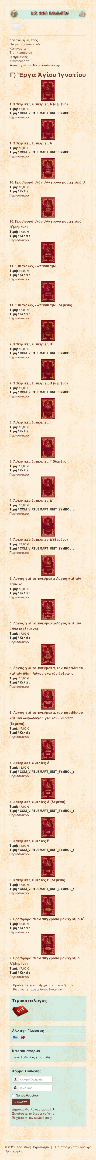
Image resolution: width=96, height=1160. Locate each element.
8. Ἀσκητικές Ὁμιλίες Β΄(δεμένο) (37, 879)
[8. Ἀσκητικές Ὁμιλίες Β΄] (48, 827)
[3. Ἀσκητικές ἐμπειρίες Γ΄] (48, 408)
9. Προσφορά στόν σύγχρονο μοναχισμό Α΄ (47, 919)
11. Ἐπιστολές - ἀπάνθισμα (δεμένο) (41, 305)
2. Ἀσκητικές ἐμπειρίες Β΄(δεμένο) (39, 383)
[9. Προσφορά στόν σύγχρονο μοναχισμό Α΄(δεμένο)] (48, 944)
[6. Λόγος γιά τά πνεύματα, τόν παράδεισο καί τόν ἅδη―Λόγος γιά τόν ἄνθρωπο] (48, 654)
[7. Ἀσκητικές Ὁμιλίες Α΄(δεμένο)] (48, 788)
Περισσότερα (19, 117)
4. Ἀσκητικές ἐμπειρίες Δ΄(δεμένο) (39, 539)
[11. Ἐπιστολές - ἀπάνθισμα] (48, 252)
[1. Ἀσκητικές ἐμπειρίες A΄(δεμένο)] (48, 90)
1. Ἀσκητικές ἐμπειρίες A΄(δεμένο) (39, 104)
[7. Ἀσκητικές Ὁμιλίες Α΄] (48, 749)
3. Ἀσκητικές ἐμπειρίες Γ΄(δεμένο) (39, 461)
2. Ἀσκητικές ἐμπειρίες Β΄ (31, 344)
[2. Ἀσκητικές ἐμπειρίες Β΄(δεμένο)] (48, 369)
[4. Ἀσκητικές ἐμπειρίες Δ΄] (48, 486)
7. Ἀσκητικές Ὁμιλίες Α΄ (30, 762)
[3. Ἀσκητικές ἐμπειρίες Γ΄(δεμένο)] (48, 447)
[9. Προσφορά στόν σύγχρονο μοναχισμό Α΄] (48, 905)
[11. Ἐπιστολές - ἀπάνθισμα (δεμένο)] (48, 291)
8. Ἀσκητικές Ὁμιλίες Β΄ (30, 840)
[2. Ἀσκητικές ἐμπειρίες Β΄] (48, 330)
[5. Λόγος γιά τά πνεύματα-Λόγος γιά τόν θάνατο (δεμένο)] (48, 609)
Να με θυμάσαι (27, 1095)
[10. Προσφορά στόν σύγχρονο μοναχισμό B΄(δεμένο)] (48, 207)
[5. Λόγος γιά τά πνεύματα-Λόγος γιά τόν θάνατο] (48, 565)
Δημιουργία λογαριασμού (32, 1109)
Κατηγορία (18, 48)
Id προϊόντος (19, 56)
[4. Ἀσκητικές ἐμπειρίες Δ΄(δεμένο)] (48, 525)
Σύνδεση (21, 1102)
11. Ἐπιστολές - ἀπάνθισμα (33, 265)
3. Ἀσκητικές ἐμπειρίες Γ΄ (31, 422)
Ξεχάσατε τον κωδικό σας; (32, 1117)
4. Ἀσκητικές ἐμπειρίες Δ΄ (31, 500)
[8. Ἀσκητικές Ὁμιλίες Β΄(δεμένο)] (48, 866)
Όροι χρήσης (14, 1151)
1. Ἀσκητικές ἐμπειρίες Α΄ (31, 143)
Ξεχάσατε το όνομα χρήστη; (33, 1113)
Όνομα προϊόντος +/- (25, 44)
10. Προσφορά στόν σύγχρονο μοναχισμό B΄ (48, 182)
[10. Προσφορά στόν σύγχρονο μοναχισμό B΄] (48, 168)
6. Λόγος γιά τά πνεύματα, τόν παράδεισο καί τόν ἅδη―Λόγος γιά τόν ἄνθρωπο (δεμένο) (46, 718)
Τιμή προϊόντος (21, 52)
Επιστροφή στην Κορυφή (73, 1147)
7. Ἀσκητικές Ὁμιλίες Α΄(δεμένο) (37, 801)
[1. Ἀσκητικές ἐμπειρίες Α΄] (48, 129)
